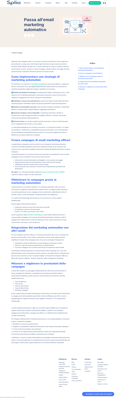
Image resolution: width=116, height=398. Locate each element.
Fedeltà (61, 375)
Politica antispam (102, 377)
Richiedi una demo (95, 3)
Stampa (74, 367)
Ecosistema (48, 3)
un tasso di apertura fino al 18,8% (53, 172)
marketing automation (40, 61)
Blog (66, 3)
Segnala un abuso (102, 384)
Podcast (74, 374)
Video (73, 372)
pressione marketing (34, 215)
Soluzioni (37, 3)
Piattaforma (27, 3)
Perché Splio (88, 362)
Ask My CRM (62, 380)
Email (20, 53)
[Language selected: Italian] (105, 3)
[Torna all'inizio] (110, 388)
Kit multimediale (76, 369)
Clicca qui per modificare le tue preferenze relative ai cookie (12, 397)
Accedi (83, 3)
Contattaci (74, 3)
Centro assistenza (77, 380)
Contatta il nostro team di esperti (98, 394)
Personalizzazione (64, 382)
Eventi (73, 365)
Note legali (100, 362)
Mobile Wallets (63, 377)
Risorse (58, 3)
